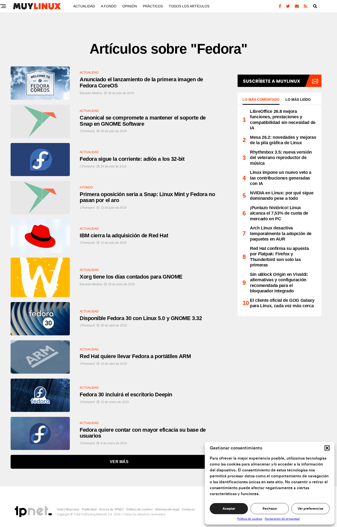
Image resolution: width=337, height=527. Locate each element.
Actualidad (84, 6)
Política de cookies (249, 518)
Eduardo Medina (91, 93)
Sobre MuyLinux (68, 509)
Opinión (129, 6)
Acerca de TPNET (111, 509)
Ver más (119, 462)
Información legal (167, 509)
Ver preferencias (310, 508)
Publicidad (89, 509)
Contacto (188, 509)
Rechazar (269, 508)
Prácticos (153, 6)
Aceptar (229, 508)
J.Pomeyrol (87, 131)
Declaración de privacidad (282, 518)
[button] (327, 448)
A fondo (108, 6)
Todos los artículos (189, 6)
